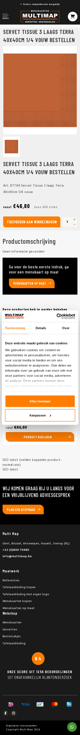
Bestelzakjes (12, 636)
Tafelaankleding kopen (19, 587)
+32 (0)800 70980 (16, 550)
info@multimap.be (17, 556)
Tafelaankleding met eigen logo (26, 594)
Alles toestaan (40, 401)
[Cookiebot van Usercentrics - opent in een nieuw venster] (57, 316)
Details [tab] (41, 328)
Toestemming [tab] (15, 328)
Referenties (11, 580)
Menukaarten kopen (17, 601)
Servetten (10, 629)
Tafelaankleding (14, 643)
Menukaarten (12, 622)
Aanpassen (37, 415)
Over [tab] (65, 328)
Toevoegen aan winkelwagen (32, 221)
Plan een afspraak (21, 509)
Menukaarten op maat (29, 283)
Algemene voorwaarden (21, 726)
